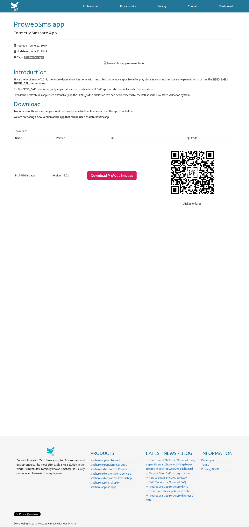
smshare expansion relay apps (108, 464)
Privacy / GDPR (210, 469)
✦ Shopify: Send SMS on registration (168, 473)
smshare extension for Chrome (109, 469)
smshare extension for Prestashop (111, 478)
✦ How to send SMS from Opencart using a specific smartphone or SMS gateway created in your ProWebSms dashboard (171, 464)
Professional (90, 6)
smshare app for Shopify (105, 482)
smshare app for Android (105, 460)
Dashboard (226, 6)
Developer (207, 460)
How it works (128, 6)
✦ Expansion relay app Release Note (168, 491)
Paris (73, 523)
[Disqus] (124, 275)
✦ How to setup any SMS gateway (166, 477)
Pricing (162, 6)
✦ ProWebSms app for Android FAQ (167, 486)
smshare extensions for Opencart (110, 473)
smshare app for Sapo (103, 487)
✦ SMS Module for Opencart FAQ (166, 482)
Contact (192, 6)
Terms (205, 464)
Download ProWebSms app (112, 175)
